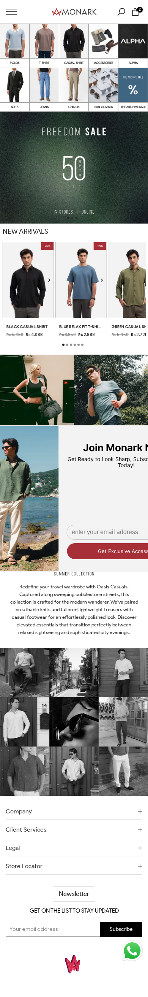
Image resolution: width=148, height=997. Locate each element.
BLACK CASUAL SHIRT (26, 326)
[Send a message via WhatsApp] (132, 951)
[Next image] (49, 280)
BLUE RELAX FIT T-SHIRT (81, 326)
